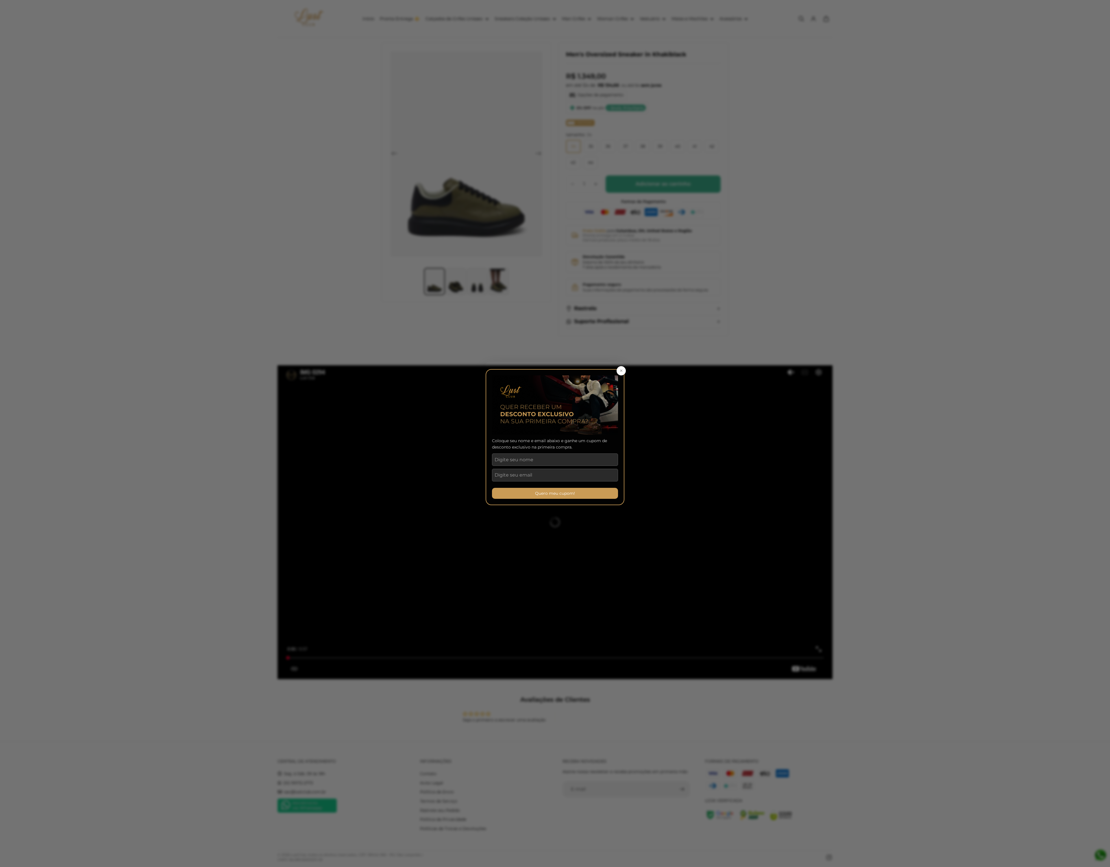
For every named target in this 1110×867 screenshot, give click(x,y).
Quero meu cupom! (555, 493)
